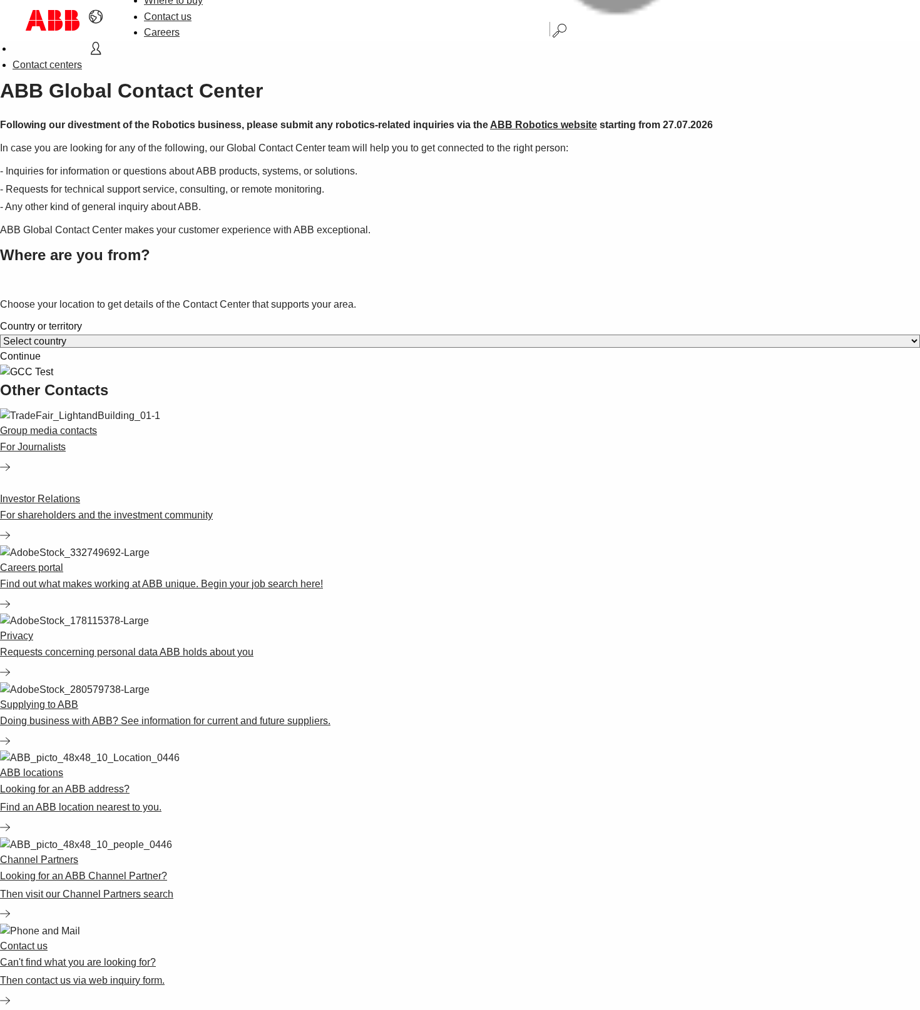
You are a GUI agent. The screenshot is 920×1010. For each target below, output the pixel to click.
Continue (20, 356)
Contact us (168, 16)
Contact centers (47, 64)
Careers (162, 32)
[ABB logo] (52, 20)
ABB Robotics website (543, 124)
